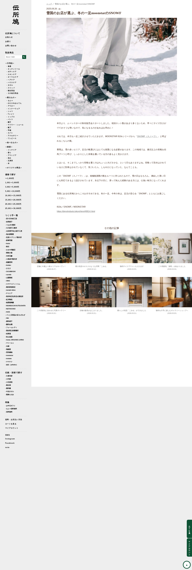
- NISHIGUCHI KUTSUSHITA (15, 305)
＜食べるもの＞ (11, 142)
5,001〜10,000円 (12, 191)
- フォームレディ (11, 327)
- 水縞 (7, 346)
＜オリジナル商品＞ (13, 168)
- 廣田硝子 (8, 321)
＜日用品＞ (10, 63)
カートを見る (10, 424)
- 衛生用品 (11, 90)
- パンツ (10, 119)
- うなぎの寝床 (10, 225)
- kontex (8, 265)
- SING (7, 281)
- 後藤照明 (8, 262)
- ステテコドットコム (12, 284)
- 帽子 (9, 122)
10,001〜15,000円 (13, 196)
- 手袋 (9, 130)
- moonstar (9, 355)
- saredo (8, 274)
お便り (8, 41)
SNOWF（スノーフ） (147, 136)
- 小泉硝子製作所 (11, 259)
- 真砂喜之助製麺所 (12, 330)
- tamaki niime (10, 290)
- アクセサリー (12, 135)
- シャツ (10, 111)
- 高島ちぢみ (9, 394)
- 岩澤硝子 (8, 222)
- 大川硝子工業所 (11, 228)
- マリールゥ (9, 343)
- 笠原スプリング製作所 (13, 237)
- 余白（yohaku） (11, 365)
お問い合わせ (10, 46)
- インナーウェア (13, 108)
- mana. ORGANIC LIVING (14, 340)
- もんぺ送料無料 (11, 408)
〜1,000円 (9, 178)
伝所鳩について (12, 33)
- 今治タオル (9, 391)
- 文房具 (10, 160)
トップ (49, 4)
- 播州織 (8, 388)
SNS (7, 435)
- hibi (7, 318)
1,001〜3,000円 (12, 183)
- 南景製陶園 (9, 302)
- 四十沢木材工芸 (11, 218)
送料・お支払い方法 (13, 419)
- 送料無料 (8, 412)
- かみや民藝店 (10, 250)
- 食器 (9, 66)
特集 (7, 402)
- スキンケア (12, 74)
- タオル (10, 85)
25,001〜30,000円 (13, 208)
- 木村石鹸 (8, 256)
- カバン (10, 133)
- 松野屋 (8, 333)
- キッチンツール (13, 69)
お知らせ (9, 37)
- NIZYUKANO (10, 309)
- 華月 (7, 246)
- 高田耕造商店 (10, 287)
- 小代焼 (8, 379)
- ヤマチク (8, 362)
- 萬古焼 (8, 385)
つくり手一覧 (11, 215)
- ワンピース (12, 138)
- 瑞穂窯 (8, 349)
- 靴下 (9, 127)
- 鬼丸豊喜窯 (9, 234)
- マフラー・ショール (15, 125)
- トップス (11, 117)
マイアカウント (11, 428)
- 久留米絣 (8, 376)
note (7, 447)
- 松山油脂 (8, 337)
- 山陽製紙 (8, 277)
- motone (8, 358)
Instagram (10, 439)
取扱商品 (9, 52)
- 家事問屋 (8, 240)
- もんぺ (10, 100)
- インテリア (12, 150)
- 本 (8, 163)
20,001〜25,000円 (13, 204)
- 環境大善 (8, 253)
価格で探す (10, 174)
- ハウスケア (12, 82)
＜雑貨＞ (9, 147)
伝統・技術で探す (13, 372)
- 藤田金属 (8, 324)
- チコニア (8, 293)
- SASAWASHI (10, 271)
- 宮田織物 (8, 352)
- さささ (8, 268)
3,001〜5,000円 (12, 187)
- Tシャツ (10, 114)
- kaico (7, 243)
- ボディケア (12, 71)
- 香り (9, 152)
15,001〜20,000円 (13, 200)
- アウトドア (12, 155)
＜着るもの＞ (10, 97)
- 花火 (9, 158)
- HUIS (7, 312)
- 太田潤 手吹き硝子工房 (13, 231)
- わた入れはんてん (14, 103)
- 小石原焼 (8, 382)
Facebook (9, 443)
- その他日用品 (12, 93)
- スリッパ (11, 88)
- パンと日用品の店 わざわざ (15, 315)
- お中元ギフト (10, 405)
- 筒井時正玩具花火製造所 (14, 296)
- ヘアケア (11, 80)
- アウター (11, 106)
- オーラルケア (12, 77)
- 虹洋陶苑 (8, 299)
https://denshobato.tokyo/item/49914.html (76, 211)
